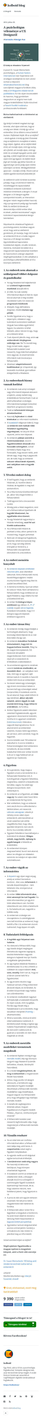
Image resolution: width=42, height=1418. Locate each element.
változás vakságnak (15, 812)
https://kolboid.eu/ (11, 1385)
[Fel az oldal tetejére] (6, 1413)
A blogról (7, 11)
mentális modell (14, 1058)
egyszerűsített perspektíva (19, 1222)
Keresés (17, 11)
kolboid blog (16, 5)
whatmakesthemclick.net (14, 84)
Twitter (18, 1304)
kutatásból (13, 422)
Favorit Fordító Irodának (15, 105)
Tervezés (9, 39)
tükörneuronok (14, 722)
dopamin (12, 876)
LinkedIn (28, 1304)
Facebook (8, 1304)
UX (24, 39)
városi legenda (27, 608)
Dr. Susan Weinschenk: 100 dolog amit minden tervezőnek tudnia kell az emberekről (20, 1264)
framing (29, 1011)
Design (18, 39)
